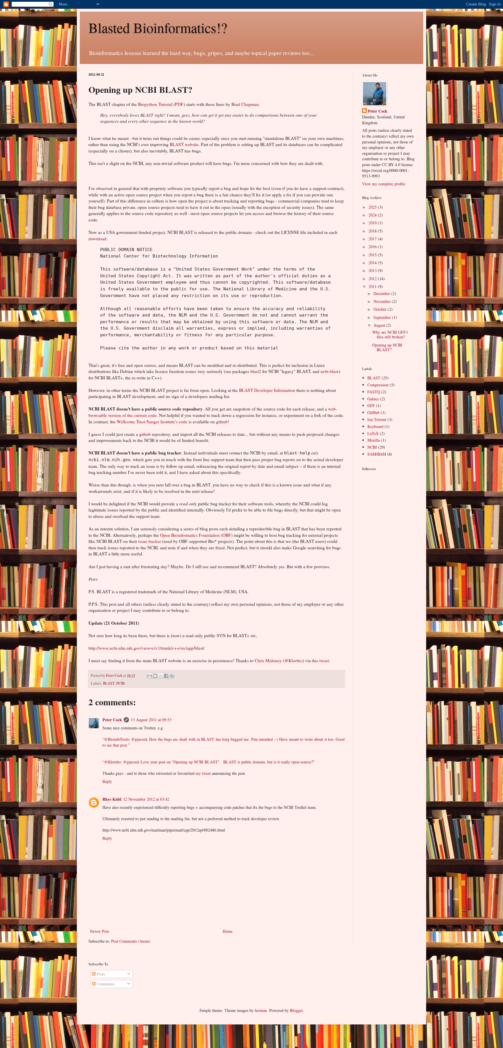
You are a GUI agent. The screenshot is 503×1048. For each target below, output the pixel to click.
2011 (373, 286)
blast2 (255, 371)
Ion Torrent (376, 419)
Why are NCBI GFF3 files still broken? (390, 334)
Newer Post (99, 931)
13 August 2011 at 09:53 (151, 719)
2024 (373, 215)
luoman (261, 1010)
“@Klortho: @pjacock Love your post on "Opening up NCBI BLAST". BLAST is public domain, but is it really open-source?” (208, 762)
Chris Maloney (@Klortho (278, 660)
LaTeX (373, 433)
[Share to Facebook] (166, 676)
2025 (373, 207)
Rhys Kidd (111, 799)
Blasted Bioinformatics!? (157, 27)
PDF (179, 104)
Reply (107, 781)
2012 (373, 278)
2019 (373, 222)
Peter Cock (112, 720)
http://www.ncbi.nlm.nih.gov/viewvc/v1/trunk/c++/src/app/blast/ (146, 648)
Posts (100, 974)
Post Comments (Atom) (130, 941)
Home (228, 931)
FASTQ (373, 392)
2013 (373, 270)
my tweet (203, 773)
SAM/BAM (376, 454)
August (379, 325)
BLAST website (184, 144)
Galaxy (373, 399)
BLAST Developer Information (267, 390)
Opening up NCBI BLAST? (387, 347)
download (97, 238)
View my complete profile (383, 183)
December (382, 293)
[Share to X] (161, 676)
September (382, 317)
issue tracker (149, 541)
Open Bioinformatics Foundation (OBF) (196, 535)
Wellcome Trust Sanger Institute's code (152, 421)
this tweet (320, 660)
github (222, 421)
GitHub (373, 412)
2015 (373, 254)
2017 (373, 238)
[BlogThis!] (155, 676)
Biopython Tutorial (155, 104)
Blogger (296, 1010)
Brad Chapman (245, 104)
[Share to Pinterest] (172, 676)
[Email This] (150, 676)
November (382, 301)
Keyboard (375, 426)
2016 (373, 246)
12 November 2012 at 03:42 (146, 799)
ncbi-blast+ (330, 371)
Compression (378, 385)
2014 (373, 262)
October (380, 309)
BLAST (108, 683)
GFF (371, 405)
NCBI (120, 683)
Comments (104, 984)
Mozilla (373, 440)
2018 (373, 231)
